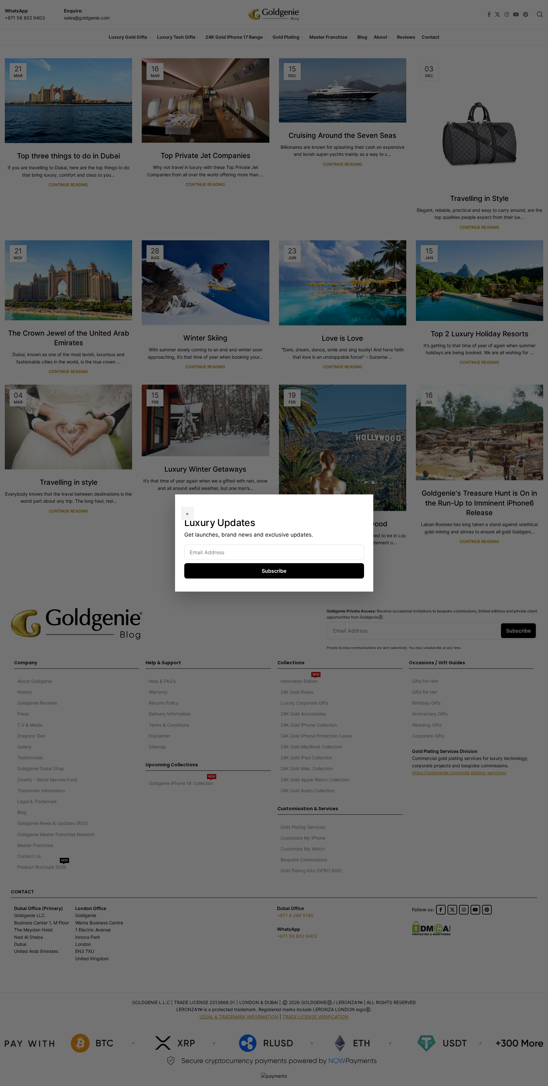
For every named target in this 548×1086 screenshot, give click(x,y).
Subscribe (274, 571)
